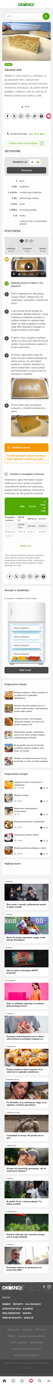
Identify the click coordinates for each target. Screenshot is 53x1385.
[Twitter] (14, 116)
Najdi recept (25, 670)
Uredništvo (27, 1329)
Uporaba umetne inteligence (26, 1355)
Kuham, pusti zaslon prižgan (23, 143)
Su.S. (27, 106)
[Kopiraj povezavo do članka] (34, 116)
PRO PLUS (40, 1329)
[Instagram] (49, 1286)
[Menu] (49, 1381)
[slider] (29, 270)
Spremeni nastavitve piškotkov (31, 1336)
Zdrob (36, 134)
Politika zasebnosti (18, 1342)
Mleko (42, 134)
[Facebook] (7, 116)
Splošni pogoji (36, 1342)
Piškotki (11, 1336)
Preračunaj (26, 170)
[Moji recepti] (31, 1381)
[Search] (4, 1381)
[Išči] (46, 16)
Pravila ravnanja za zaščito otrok (26, 1349)
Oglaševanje (13, 1329)
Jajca (31, 134)
